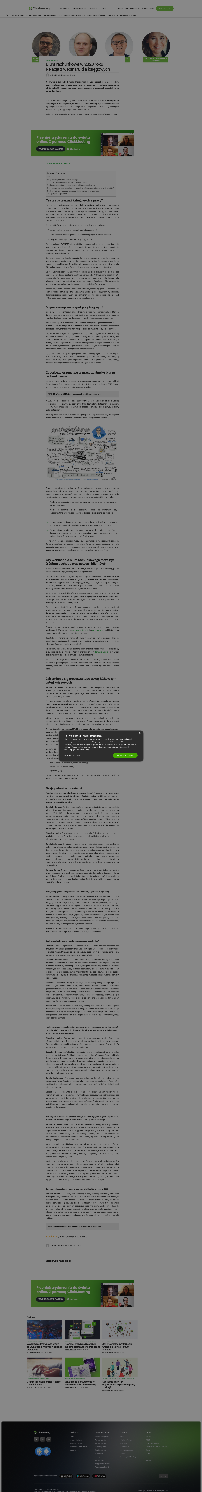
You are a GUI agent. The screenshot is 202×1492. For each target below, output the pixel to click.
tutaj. (87, 750)
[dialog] (101, 746)
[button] (73, 755)
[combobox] (140, 733)
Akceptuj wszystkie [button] (125, 755)
